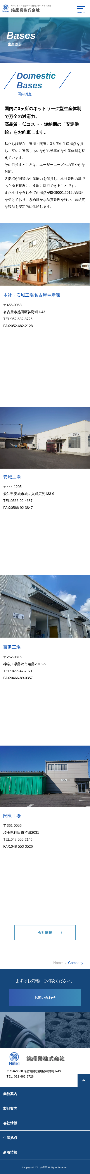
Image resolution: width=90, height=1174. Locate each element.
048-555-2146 (22, 839)
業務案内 (10, 1094)
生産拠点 (10, 1138)
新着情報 (10, 1152)
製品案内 (10, 1108)
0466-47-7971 (22, 671)
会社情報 (10, 1123)
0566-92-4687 (22, 501)
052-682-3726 (22, 319)
